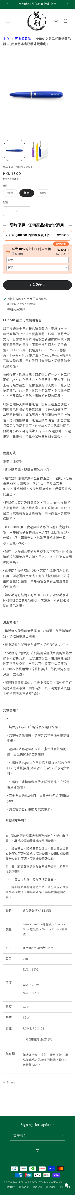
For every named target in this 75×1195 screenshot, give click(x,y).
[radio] (37, 235)
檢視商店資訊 (16, 309)
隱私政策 (24, 1187)
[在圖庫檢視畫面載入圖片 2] (37, 150)
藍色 (27, 193)
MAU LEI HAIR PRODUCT (27, 1182)
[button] (8, 20)
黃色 (11, 194)
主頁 (6, 38)
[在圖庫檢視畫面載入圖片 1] (14, 150)
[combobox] (37, 260)
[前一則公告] (7, 4)
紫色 (44, 194)
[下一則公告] (67, 4)
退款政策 (51, 1187)
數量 (6, 202)
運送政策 (37, 1187)
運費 (16, 179)
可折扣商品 (23, 38)
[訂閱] (61, 1135)
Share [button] (11, 1082)
